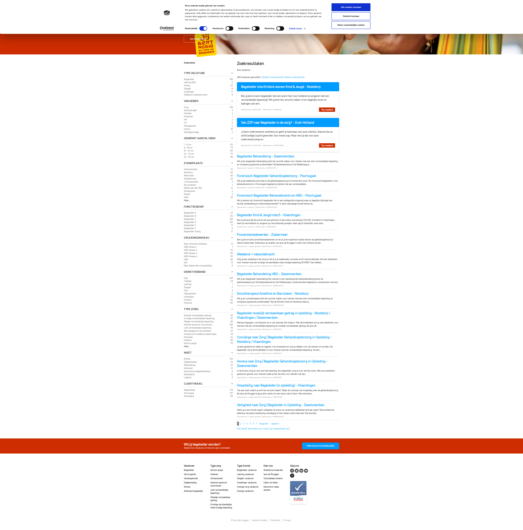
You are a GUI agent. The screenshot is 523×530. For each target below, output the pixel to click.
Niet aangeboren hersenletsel (198, 330)
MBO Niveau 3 (191, 253)
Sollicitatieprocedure (273, 478)
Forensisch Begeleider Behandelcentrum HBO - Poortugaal (279, 195)
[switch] (229, 28)
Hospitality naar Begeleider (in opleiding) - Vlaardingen (276, 385)
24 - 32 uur (189, 153)
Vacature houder (259, 520)
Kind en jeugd (190, 343)
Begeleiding (189, 389)
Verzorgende (190, 474)
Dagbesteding (190, 361)
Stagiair (187, 88)
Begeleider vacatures (247, 470)
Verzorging (189, 393)
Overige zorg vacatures (248, 486)
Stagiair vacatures (245, 478)
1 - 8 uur (188, 144)
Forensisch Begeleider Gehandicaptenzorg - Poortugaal (276, 176)
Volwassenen (216, 478)
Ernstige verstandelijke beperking (199, 318)
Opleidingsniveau (196, 237)
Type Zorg (191, 309)
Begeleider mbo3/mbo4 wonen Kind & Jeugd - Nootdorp (281, 87)
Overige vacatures (245, 490)
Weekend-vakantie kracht (196, 94)
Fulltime (188, 299)
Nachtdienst (189, 374)
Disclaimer (275, 520)
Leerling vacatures (245, 474)
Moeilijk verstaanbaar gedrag (198, 315)
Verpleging (189, 396)
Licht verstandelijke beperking (198, 327)
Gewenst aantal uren (199, 138)
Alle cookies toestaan (351, 7)
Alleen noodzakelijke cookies (351, 25)
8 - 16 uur (188, 147)
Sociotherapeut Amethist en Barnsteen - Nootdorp (272, 293)
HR (185, 119)
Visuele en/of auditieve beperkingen (200, 333)
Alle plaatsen (190, 184)
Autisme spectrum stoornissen (198, 324)
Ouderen (188, 340)
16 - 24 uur (189, 150)
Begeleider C (190, 219)
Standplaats (193, 163)
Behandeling (190, 364)
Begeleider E (190, 225)
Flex (186, 290)
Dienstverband (195, 271)
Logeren (188, 377)
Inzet (188, 352)
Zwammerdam (191, 169)
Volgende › (264, 423)
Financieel (189, 116)
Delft (186, 197)
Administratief (190, 110)
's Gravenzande (191, 181)
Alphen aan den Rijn (193, 187)
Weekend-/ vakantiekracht (256, 254)
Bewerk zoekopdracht (272, 77)
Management (190, 125)
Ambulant (188, 368)
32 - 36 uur (189, 156)
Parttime (188, 302)
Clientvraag (193, 383)
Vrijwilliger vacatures (247, 482)
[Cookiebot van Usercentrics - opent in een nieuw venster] (167, 29)
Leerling (188, 284)
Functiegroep (194, 206)
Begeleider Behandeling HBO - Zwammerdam (269, 274)
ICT (186, 122)
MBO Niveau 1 (190, 246)
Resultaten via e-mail (257, 428)
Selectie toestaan (351, 16)
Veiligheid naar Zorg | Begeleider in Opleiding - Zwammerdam (280, 405)
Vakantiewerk (190, 293)
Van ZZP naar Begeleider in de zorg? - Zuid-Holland (277, 122)
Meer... (187, 200)
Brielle (187, 194)
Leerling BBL (190, 82)
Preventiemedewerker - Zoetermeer (262, 234)
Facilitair (188, 113)
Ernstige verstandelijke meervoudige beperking (221, 506)
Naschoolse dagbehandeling (197, 371)
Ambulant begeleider (193, 490)
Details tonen (295, 28)
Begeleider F (190, 228)
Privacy (287, 520)
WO (186, 262)
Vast (186, 278)
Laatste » (275, 423)
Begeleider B (190, 215)
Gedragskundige (192, 132)
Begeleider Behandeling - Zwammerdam (265, 156)
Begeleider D (190, 222)
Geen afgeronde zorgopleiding (198, 265)
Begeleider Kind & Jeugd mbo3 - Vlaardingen (269, 215)
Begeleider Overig (192, 231)
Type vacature (194, 73)
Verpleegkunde (191, 478)
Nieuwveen (189, 175)
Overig (187, 85)
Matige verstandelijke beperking (199, 321)
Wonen (187, 358)
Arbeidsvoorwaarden (273, 470)
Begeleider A (190, 212)
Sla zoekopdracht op (278, 428)
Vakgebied (191, 100)
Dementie (188, 337)
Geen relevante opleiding (195, 243)
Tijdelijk (188, 281)
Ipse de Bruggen (271, 474)
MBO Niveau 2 (191, 250)
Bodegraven (190, 190)
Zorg (186, 107)
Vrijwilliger (189, 91)
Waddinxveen (190, 178)
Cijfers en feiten (271, 482)
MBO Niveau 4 (191, 256)
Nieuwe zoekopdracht (295, 77)
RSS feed (241, 428)
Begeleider (189, 79)
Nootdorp (188, 172)
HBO (186, 259)
